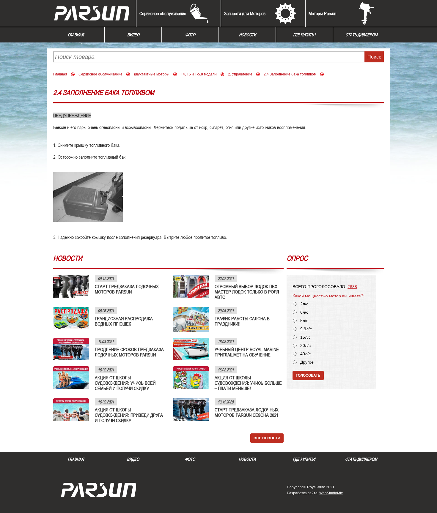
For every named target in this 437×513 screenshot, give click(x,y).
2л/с (304, 304)
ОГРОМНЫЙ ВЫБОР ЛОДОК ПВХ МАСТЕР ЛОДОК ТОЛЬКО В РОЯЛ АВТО (247, 292)
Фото (190, 34)
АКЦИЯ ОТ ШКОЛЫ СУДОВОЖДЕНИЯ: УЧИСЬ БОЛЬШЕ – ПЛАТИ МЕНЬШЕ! (248, 383)
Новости (247, 34)
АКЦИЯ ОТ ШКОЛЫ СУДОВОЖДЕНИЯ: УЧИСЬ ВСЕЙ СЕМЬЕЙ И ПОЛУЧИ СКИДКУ (125, 383)
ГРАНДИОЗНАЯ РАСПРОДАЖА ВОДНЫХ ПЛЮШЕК (124, 321)
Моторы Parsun (322, 13)
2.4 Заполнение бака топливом (290, 74)
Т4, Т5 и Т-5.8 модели (199, 74)
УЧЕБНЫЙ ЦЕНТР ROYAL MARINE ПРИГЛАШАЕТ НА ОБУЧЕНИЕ (247, 352)
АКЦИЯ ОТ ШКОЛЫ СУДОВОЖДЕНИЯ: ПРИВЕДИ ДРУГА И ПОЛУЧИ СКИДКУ (129, 415)
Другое (307, 362)
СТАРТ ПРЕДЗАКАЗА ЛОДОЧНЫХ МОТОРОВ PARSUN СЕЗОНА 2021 (247, 412)
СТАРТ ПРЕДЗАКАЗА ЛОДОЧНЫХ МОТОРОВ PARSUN (127, 289)
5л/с (304, 320)
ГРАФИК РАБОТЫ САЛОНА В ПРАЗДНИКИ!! (242, 321)
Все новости (267, 438)
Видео (133, 34)
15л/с (305, 337)
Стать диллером (361, 34)
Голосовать (308, 375)
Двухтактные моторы (151, 74)
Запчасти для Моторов (244, 13)
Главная (76, 34)
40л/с (305, 354)
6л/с (304, 312)
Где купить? (304, 34)
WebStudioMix (331, 493)
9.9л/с (306, 329)
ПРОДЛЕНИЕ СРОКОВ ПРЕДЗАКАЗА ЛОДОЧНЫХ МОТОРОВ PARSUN (129, 352)
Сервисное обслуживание (162, 13)
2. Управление (240, 74)
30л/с (305, 345)
